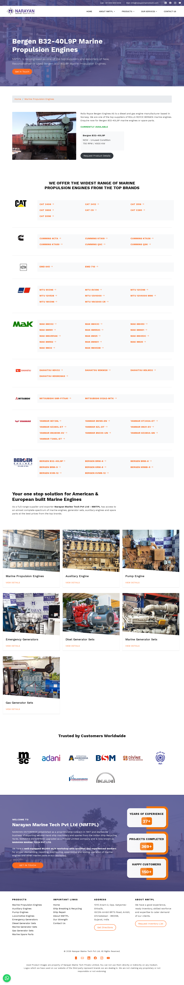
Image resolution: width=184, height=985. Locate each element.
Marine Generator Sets (24, 926)
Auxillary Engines (21, 908)
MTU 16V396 (47, 301)
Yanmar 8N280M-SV (52, 433)
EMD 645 (45, 266)
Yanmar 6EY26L (49, 421)
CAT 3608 (46, 210)
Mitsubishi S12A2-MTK (99, 398)
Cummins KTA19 (95, 238)
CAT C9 (89, 210)
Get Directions (105, 927)
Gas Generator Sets (22, 930)
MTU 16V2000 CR (95, 301)
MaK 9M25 (137, 341)
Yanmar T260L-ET (51, 438)
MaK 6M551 (46, 330)
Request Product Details (97, 155)
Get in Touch (22, 71)
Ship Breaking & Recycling (67, 908)
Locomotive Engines (23, 916)
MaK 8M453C (139, 336)
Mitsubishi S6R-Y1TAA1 (54, 398)
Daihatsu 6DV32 (50, 370)
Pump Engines (20, 912)
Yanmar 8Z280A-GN (143, 433)
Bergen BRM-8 (140, 461)
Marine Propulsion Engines (39, 99)
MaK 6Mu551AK (49, 336)
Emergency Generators (25, 919)
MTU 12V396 (138, 289)
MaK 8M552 (47, 341)
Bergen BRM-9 (49, 467)
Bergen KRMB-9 (141, 467)
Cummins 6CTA (49, 238)
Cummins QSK (139, 244)
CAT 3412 (91, 204)
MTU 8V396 (92, 289)
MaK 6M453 (138, 324)
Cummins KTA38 (141, 238)
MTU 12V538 (47, 295)
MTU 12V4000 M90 (142, 295)
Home (89, 11)
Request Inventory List (150, 923)
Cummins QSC (94, 244)
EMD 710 (90, 266)
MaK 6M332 (47, 324)
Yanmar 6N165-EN (96, 421)
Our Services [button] (148, 11)
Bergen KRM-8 (94, 467)
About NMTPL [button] (106, 11)
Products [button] (127, 11)
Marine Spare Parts (22, 934)
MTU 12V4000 (93, 295)
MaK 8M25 (91, 336)
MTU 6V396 (47, 289)
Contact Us (170, 11)
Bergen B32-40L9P (51, 461)
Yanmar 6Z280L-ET (52, 426)
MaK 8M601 (92, 341)
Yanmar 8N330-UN (97, 433)
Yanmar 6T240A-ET (143, 421)
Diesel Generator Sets (24, 923)
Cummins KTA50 (50, 244)
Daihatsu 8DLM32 (142, 370)
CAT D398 (46, 216)
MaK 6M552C (93, 330)
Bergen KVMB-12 (95, 473)
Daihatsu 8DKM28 (96, 370)
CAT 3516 (136, 204)
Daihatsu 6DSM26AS (53, 376)
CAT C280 (137, 210)
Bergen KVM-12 (49, 473)
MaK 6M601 (138, 330)
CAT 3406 (46, 204)
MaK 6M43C (92, 324)
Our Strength (60, 919)
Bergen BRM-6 (94, 461)
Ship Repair (59, 912)
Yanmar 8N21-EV (141, 426)
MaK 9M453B (93, 348)
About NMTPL (61, 916)
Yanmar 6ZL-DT (95, 426)
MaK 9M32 (46, 348)
